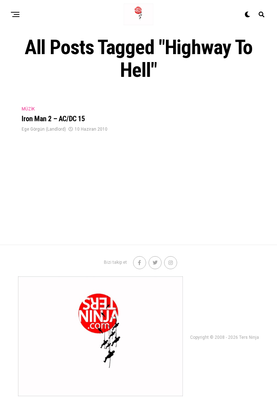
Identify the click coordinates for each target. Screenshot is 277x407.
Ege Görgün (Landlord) (44, 129)
